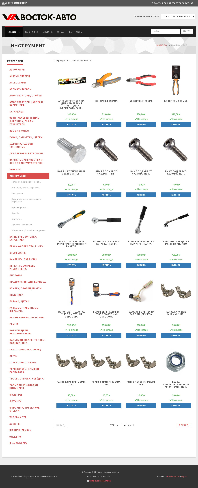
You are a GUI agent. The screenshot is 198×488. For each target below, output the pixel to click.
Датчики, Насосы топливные (21, 145)
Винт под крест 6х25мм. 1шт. (141, 172)
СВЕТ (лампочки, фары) (25, 349)
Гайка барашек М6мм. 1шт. (106, 383)
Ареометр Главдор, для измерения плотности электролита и (71, 104)
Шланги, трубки (20, 430)
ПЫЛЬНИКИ (16, 295)
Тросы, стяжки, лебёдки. (26, 378)
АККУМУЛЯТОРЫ (19, 76)
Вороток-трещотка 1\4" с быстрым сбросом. (71, 314)
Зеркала (15, 169)
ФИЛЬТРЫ (15, 395)
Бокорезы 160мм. (106, 101)
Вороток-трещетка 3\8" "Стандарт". (141, 242)
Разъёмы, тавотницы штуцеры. (24, 309)
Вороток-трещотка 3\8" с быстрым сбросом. (106, 314)
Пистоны (15, 275)
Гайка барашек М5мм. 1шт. (71, 383)
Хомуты (14, 424)
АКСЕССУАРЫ (17, 82)
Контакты (76, 32)
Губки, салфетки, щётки (26, 137)
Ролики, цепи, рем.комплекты (20, 332)
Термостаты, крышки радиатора (24, 370)
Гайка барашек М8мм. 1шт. (141, 383)
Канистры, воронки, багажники (23, 238)
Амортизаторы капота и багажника (26, 104)
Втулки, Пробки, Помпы (25, 288)
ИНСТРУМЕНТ (18, 176)
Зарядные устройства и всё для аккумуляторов (26, 161)
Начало (162, 45)
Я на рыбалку (18, 443)
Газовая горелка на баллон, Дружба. (141, 313)
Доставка (31, 32)
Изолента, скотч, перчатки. (26, 188)
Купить (71, 124)
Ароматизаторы (20, 89)
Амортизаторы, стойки (25, 95)
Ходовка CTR (18, 417)
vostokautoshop (16, 3)
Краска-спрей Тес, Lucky (26, 246)
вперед (184, 425)
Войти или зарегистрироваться (173, 3)
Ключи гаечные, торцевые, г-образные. (27, 200)
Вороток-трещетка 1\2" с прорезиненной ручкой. (71, 244)
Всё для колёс (19, 131)
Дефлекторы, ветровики (26, 153)
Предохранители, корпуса (27, 282)
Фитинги (15, 401)
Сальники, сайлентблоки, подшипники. (27, 341)
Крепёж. (16, 213)
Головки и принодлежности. (26, 182)
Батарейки (16, 112)
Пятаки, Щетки (19, 301)
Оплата (48, 32)
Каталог (13, 32)
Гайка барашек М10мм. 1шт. (176, 313)
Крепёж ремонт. (20, 207)
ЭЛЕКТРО (15, 437)
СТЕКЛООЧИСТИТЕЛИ (23, 362)
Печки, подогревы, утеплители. (22, 267)
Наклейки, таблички (23, 259)
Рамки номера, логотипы (26, 317)
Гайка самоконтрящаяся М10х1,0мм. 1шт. (176, 384)
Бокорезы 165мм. (141, 101)
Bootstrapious (173, 476)
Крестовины (17, 253)
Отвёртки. (17, 219)
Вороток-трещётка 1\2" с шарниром (176, 242)
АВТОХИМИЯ (17, 69)
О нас (61, 32)
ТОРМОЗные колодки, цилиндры (24, 387)
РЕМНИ (13, 324)
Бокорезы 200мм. (176, 101)
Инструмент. (18, 193)
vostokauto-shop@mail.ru (100, 481)
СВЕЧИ (13, 356)
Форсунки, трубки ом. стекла (24, 409)
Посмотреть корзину (176, 16)
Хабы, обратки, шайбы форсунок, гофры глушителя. (24, 121)
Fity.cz (184, 476)
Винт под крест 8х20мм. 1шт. (176, 172)
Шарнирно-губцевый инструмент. (29, 230)
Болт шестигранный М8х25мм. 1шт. (71, 172)
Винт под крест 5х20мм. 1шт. (106, 172)
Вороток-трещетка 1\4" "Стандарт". (106, 242)
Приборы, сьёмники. (22, 225)
